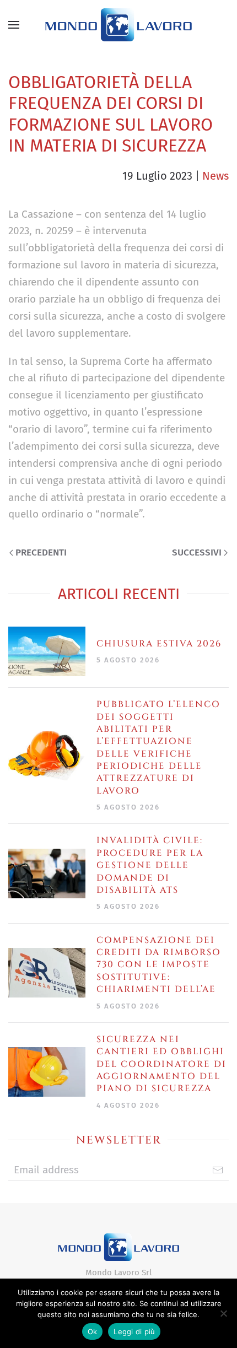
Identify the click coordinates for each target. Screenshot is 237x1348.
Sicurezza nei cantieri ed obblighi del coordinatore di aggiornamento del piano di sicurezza (161, 1064)
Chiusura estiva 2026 (159, 644)
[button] (13, 25)
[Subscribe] (218, 1170)
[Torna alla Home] (118, 25)
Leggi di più (134, 1331)
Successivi (197, 552)
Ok (93, 1331)
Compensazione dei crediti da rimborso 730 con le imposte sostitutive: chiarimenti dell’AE (158, 965)
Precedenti (41, 552)
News (215, 175)
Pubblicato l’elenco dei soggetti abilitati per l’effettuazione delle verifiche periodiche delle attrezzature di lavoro (158, 747)
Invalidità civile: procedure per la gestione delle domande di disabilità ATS (149, 865)
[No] (223, 1313)
